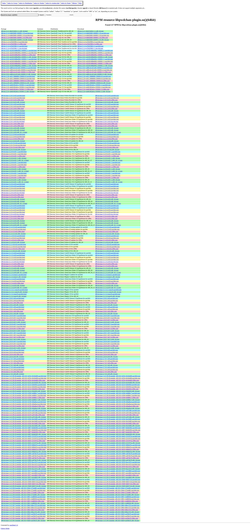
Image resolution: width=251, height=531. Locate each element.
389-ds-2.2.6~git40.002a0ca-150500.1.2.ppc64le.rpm (93, 87)
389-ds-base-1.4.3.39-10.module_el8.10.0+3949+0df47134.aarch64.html (23, 479)
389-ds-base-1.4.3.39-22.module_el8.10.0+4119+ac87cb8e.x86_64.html (23, 417)
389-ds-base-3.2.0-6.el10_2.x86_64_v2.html (15, 182)
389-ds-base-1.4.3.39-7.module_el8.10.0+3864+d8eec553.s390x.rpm (116, 510)
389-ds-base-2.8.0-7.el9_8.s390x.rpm (106, 337)
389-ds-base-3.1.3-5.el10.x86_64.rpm (106, 268)
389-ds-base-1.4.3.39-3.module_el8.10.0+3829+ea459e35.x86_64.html (23, 520)
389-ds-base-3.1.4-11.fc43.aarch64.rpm (107, 227)
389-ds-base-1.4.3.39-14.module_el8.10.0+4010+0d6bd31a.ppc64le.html (23, 447)
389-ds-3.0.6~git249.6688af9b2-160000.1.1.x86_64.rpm (95, 65)
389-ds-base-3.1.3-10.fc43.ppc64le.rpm (107, 246)
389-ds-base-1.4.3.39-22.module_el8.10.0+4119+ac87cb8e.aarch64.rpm (117, 410)
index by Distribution (25, 3)
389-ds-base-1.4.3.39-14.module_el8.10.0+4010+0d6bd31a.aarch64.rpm (117, 445)
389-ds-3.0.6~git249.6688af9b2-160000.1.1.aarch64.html (19, 59)
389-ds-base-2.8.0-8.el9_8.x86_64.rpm (107, 331)
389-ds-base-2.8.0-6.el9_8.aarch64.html (13, 341)
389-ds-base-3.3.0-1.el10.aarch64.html (13, 113)
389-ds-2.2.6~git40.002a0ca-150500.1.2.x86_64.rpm (93, 91)
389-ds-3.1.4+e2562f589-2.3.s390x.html (13, 44)
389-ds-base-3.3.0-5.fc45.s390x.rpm (106, 100)
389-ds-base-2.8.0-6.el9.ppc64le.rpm (106, 352)
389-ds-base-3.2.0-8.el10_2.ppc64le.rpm (107, 164)
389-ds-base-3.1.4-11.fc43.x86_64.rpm (107, 234)
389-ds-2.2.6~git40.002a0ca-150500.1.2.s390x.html (17, 89)
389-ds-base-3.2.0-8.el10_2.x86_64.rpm (107, 169)
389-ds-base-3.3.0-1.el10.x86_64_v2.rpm (108, 132)
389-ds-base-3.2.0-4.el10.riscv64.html (13, 214)
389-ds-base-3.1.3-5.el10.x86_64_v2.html (14, 272)
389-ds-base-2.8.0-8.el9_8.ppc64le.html (13, 326)
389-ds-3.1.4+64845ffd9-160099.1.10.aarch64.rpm (93, 33)
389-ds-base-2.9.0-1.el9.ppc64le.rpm (106, 309)
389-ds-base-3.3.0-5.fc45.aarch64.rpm (107, 95)
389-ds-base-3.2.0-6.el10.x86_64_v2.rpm (108, 203)
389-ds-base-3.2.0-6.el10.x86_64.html (13, 199)
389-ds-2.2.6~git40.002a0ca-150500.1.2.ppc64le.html (18, 87)
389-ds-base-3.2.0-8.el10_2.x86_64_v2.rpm (108, 171)
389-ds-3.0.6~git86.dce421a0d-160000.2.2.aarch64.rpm (94, 68)
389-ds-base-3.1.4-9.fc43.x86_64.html (13, 242)
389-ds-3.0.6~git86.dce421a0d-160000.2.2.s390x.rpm (94, 72)
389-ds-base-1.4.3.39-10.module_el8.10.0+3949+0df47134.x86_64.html (23, 486)
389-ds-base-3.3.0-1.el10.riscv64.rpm (106, 121)
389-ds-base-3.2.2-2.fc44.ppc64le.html (13, 136)
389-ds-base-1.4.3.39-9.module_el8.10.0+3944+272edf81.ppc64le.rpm (117, 490)
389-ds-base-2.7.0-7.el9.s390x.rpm (106, 363)
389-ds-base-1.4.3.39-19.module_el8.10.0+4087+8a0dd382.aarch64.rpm (117, 428)
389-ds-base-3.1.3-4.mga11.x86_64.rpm (107, 277)
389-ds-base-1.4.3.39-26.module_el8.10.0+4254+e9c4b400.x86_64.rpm (117, 382)
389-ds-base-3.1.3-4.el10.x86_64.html (13, 285)
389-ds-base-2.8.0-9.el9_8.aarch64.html (13, 315)
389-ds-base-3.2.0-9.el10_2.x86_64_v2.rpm (108, 160)
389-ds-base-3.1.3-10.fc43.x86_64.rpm (107, 251)
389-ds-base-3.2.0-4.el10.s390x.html (12, 216)
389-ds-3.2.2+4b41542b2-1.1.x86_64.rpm (90, 31)
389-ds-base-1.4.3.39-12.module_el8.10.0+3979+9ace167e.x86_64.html (23, 469)
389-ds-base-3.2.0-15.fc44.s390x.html (13, 147)
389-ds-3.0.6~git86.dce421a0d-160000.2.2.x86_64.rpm (94, 74)
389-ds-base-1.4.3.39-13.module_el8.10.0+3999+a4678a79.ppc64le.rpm (117, 456)
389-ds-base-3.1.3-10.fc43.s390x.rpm (106, 249)
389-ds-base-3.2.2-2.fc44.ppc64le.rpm (107, 136)
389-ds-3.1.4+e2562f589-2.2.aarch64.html (14, 46)
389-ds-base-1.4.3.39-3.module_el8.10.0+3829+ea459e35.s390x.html (22, 518)
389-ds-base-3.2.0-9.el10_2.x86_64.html (13, 158)
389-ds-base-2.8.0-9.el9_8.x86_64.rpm (107, 322)
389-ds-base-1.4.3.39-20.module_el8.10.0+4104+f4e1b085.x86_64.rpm (117, 425)
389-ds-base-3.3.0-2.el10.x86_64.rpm (106, 111)
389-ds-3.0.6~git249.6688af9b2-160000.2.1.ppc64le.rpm (95, 53)
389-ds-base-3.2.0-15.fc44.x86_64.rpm (107, 149)
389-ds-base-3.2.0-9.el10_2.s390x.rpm (107, 156)
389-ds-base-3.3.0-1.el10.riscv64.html (13, 121)
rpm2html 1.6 (14, 525)
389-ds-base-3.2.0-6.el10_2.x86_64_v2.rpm (108, 182)
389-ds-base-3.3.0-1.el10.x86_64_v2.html (14, 132)
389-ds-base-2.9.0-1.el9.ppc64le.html (12, 309)
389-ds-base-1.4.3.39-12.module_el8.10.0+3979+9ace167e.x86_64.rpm (117, 469)
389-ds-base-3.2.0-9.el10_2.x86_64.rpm (107, 158)
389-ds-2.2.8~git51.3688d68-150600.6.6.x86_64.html (18, 83)
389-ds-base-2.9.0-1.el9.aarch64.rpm (106, 307)
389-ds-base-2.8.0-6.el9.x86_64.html (12, 356)
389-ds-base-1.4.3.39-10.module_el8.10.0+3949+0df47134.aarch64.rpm (117, 479)
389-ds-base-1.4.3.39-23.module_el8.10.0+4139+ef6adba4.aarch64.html (23, 402)
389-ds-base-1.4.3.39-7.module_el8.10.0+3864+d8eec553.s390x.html (22, 510)
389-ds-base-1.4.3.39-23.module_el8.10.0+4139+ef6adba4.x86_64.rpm (117, 408)
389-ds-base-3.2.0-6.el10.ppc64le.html (13, 188)
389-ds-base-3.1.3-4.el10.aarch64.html (13, 279)
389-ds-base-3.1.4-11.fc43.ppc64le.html (13, 229)
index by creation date (52, 3)
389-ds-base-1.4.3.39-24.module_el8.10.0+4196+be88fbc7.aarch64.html (23, 393)
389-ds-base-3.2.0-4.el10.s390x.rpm (106, 216)
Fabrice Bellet (5, 528)
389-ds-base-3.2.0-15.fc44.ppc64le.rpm (107, 145)
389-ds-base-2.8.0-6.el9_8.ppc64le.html (13, 344)
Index (4, 3)
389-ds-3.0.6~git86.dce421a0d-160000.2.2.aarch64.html (18, 68)
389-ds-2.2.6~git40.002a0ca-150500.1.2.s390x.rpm (93, 89)
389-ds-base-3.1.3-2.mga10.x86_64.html (13, 296)
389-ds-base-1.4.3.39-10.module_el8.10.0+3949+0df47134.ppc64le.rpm (117, 482)
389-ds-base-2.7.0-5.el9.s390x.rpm (106, 372)
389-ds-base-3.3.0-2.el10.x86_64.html (13, 111)
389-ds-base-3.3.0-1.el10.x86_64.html (13, 128)
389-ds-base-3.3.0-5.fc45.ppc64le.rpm (107, 98)
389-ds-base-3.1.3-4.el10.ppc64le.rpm (107, 281)
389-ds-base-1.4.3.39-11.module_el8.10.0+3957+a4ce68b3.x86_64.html (23, 477)
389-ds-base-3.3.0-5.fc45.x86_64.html (13, 102)
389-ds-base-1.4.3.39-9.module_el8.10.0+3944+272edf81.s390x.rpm (116, 492)
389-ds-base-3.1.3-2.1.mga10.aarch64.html (14, 290)
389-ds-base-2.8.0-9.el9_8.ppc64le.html (13, 318)
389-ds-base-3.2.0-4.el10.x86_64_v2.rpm (108, 225)
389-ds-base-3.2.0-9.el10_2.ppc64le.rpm (107, 154)
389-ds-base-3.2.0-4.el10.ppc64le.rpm (107, 210)
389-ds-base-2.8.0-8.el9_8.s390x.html (13, 328)
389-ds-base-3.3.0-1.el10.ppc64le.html (13, 117)
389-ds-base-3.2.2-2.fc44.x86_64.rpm (107, 141)
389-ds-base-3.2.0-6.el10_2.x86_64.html (13, 180)
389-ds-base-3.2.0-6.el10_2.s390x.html (13, 177)
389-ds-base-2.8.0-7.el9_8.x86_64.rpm (107, 339)
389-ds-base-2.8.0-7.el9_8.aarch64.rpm (107, 333)
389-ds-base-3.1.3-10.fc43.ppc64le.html (13, 246)
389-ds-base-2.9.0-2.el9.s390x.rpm (106, 303)
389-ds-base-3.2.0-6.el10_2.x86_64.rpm (107, 180)
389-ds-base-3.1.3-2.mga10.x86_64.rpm (107, 296)
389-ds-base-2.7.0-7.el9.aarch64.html (12, 359)
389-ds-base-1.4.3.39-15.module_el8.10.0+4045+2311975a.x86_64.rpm (117, 443)
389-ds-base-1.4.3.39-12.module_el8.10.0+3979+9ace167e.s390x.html (23, 466)
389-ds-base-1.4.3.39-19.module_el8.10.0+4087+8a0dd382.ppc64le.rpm (117, 430)
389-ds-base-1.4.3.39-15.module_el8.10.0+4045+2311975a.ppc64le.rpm (117, 438)
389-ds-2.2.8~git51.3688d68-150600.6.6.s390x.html (17, 81)
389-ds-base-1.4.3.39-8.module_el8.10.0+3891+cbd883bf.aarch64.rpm (117, 497)
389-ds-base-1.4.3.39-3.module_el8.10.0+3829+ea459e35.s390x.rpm (116, 518)
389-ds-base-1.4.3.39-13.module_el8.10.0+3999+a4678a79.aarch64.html (23, 454)
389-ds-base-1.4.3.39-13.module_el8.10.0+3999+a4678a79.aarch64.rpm (117, 454)
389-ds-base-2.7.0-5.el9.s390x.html (12, 372)
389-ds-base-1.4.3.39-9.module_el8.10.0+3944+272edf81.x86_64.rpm (117, 495)
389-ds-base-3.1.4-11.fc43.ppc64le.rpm (107, 229)
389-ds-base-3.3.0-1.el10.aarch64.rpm (107, 113)
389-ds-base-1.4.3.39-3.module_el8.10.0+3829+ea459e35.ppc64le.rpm (117, 516)
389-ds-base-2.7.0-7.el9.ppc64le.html (12, 361)
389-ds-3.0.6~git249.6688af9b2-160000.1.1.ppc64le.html (19, 61)
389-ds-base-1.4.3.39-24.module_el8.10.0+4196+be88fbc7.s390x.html (23, 397)
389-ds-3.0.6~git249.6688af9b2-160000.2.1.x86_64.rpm (95, 57)
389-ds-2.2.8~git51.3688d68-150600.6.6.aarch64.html (18, 76)
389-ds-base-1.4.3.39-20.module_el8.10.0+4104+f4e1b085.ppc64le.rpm (117, 421)
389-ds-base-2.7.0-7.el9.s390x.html (12, 363)
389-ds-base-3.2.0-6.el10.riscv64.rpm (106, 193)
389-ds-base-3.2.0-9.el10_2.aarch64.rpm (107, 152)
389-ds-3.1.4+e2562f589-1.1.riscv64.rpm (90, 48)
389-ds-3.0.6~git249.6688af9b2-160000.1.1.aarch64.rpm (95, 59)
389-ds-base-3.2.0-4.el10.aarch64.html (13, 205)
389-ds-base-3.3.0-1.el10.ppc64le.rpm (107, 117)
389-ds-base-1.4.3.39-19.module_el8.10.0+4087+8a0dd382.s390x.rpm (117, 432)
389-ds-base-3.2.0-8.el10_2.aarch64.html (13, 162)
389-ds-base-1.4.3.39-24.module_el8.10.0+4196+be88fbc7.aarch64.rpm (117, 393)
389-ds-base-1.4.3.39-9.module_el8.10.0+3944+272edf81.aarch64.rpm (117, 488)
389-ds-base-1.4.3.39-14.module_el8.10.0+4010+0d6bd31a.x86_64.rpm (117, 451)
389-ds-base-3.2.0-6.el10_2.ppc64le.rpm (107, 175)
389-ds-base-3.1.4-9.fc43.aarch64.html (13, 236)
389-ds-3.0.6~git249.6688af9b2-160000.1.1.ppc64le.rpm (95, 61)
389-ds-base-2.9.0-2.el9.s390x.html (12, 303)
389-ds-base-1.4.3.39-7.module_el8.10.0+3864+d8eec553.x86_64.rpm (117, 512)
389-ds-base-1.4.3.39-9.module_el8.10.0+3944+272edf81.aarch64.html (23, 488)
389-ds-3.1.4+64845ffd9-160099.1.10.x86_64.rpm (93, 40)
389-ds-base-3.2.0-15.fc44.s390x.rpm (106, 147)
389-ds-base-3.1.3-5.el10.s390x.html (12, 264)
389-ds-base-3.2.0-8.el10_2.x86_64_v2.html (15, 171)
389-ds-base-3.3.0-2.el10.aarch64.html (13, 104)
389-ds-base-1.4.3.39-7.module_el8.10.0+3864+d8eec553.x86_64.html (23, 512)
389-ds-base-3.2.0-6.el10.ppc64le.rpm (107, 188)
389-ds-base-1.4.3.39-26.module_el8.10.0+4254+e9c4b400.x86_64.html (23, 382)
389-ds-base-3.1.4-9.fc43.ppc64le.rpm (107, 238)
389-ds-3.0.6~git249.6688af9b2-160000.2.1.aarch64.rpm (95, 50)
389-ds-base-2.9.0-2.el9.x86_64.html (12, 305)
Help (80, 3)
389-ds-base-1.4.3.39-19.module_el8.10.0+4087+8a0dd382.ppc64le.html (23, 430)
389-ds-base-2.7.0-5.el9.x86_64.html (12, 374)
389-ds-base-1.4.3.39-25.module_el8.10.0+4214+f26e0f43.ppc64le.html (23, 387)
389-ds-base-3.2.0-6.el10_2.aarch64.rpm (107, 173)
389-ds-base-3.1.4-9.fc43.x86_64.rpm (107, 242)
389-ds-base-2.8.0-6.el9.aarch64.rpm (106, 350)
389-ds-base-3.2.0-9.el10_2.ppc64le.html (13, 154)
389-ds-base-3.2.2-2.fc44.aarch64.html (13, 134)
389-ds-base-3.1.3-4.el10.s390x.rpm (106, 283)
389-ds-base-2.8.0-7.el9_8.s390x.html (13, 337)
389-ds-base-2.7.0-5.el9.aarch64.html (12, 367)
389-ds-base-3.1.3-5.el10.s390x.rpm (106, 264)
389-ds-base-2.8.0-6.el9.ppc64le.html (12, 352)
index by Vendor (39, 3)
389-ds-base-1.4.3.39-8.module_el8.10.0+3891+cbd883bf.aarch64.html (23, 497)
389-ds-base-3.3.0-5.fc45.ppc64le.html (13, 98)
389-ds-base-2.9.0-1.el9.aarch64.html (12, 307)
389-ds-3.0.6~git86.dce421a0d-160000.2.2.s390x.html (18, 72)
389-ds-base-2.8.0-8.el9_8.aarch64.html (13, 324)
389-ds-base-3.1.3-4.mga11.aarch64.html (13, 275)
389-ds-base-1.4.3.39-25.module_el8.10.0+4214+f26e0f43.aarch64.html (23, 385)
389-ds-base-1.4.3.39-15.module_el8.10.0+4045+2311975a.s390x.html (23, 441)
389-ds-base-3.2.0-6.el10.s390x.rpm (106, 195)
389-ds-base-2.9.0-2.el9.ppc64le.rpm (106, 300)
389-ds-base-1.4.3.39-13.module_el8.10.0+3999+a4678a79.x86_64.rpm (117, 460)
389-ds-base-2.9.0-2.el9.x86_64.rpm (106, 305)
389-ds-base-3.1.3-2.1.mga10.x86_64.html (14, 292)
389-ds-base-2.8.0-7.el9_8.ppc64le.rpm (107, 335)
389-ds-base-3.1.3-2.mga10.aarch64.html (13, 294)
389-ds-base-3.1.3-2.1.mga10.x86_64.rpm (108, 292)
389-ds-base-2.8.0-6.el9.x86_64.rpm (106, 356)
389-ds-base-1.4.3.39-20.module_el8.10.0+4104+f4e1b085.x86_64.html (23, 425)
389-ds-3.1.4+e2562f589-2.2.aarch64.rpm (90, 46)
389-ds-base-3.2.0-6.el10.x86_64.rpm (106, 199)
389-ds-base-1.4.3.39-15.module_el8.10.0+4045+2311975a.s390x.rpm (117, 441)
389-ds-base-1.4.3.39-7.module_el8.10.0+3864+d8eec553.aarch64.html (23, 505)
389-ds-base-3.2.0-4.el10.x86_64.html (13, 221)
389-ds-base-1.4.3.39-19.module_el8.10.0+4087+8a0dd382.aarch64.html (23, 428)
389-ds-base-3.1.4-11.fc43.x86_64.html (13, 234)
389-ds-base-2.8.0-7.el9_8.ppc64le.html (13, 335)
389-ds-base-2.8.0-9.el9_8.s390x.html (13, 320)
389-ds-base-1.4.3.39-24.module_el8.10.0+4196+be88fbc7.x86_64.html (23, 400)
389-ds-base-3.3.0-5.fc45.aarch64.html (13, 95)
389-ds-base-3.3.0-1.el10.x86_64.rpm (106, 128)
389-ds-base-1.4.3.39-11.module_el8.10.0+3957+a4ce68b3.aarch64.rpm (117, 471)
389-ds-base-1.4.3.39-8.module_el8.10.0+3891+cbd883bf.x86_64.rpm (117, 503)
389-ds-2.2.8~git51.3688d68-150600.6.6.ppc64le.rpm (94, 78)
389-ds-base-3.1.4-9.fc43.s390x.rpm (106, 240)
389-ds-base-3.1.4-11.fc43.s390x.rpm (106, 231)
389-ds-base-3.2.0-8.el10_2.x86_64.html (13, 169)
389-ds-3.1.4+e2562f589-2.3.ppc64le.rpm (90, 42)
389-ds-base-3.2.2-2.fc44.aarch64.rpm (107, 134)
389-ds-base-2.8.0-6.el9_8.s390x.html (13, 346)
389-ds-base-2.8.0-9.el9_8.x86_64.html (13, 322)
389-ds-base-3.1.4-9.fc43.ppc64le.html (13, 238)
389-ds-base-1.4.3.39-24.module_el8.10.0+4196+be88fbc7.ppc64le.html (23, 395)
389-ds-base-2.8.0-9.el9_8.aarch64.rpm (107, 315)
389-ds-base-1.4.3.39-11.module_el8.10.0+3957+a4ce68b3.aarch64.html (23, 471)
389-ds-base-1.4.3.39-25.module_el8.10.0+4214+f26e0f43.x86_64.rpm (117, 391)
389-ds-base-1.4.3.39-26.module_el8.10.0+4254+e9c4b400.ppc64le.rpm (117, 378)
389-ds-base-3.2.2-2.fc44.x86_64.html (13, 141)
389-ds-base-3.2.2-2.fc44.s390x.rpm (106, 139)
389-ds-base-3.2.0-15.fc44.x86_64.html (13, 149)
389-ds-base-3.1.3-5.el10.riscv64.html (13, 262)
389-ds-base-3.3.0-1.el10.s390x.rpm (106, 124)
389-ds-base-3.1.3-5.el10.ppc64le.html (13, 257)
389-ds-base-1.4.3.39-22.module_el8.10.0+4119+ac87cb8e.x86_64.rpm (117, 417)
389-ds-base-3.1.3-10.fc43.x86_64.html (13, 251)
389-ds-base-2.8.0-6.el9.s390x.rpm (106, 354)
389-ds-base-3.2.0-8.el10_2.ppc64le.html (13, 164)
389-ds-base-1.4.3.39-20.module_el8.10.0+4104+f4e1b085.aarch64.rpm (117, 419)
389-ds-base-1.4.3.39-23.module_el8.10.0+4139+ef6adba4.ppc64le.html (23, 404)
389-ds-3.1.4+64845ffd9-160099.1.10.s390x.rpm (92, 37)
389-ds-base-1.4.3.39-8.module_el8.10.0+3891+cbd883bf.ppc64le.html (23, 499)
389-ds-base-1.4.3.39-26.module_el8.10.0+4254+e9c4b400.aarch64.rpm (117, 376)
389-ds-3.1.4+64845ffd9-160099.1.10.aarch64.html (17, 33)
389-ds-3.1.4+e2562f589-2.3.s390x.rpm (89, 44)
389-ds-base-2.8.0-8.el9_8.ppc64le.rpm (107, 326)
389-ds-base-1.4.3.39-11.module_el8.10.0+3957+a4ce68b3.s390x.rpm (117, 475)
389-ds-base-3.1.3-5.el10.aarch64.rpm (107, 253)
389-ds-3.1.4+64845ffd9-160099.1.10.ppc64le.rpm (93, 35)
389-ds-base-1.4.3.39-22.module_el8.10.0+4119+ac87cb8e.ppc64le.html (23, 413)
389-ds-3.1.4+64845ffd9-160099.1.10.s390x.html (16, 37)
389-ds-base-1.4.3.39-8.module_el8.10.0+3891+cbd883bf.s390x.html (22, 501)
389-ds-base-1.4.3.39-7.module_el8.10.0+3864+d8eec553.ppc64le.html (23, 507)
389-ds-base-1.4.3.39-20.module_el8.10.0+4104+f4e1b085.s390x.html (23, 423)
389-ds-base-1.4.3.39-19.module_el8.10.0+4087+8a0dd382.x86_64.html (23, 434)
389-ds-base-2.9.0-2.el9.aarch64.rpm (106, 298)
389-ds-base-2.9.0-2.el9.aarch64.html (12, 298)
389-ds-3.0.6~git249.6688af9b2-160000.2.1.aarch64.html (19, 50)
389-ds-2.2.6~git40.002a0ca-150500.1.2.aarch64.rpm (93, 85)
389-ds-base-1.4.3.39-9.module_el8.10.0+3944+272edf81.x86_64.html (23, 495)
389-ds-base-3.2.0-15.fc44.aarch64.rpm (107, 143)
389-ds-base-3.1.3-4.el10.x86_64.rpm (106, 285)
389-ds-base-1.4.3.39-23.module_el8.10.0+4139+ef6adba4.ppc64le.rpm (117, 404)
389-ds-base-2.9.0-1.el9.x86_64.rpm (106, 313)
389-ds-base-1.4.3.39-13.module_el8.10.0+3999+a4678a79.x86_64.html (23, 460)
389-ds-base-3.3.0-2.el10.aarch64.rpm (107, 104)
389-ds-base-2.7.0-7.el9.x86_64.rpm (106, 365)
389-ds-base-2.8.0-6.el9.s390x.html (12, 354)
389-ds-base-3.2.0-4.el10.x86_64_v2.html (14, 225)
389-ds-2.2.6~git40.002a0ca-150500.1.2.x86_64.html (17, 91)
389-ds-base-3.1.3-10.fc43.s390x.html (13, 249)
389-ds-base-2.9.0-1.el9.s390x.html (12, 311)
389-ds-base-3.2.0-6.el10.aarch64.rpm (107, 184)
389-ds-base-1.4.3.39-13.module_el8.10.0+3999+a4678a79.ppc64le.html (23, 456)
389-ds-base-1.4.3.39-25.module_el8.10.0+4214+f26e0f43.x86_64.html (23, 391)
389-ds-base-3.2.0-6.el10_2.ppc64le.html (13, 175)
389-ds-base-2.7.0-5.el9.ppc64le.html (12, 369)
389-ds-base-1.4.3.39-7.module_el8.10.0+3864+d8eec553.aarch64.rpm (117, 505)
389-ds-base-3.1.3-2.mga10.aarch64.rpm (107, 294)
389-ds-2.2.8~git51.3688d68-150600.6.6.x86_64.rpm (94, 83)
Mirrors (74, 3)
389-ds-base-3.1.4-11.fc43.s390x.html (13, 231)
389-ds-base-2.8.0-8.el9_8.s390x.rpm (106, 328)
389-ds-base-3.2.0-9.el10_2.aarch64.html (13, 152)
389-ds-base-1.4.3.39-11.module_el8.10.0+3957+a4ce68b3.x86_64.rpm (117, 477)
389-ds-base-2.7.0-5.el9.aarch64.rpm (106, 367)
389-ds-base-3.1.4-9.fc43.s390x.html (12, 240)
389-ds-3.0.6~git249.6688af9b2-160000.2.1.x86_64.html (19, 57)
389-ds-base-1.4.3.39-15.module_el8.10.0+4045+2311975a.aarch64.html (23, 436)
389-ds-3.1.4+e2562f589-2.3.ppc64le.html (14, 42)
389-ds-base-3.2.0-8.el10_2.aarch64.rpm (107, 162)
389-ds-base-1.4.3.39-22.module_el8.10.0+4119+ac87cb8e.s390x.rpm (117, 415)
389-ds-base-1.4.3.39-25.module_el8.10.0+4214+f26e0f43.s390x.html (23, 389)
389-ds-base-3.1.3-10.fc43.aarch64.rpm (107, 244)
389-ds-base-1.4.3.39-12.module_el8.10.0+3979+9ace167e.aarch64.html (23, 462)
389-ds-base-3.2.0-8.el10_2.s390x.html (13, 167)
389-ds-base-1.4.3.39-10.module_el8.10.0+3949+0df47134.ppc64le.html (23, 482)
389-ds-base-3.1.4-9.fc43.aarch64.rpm (107, 236)
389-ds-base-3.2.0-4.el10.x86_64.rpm (106, 221)
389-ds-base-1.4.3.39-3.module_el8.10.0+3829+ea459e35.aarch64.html (23, 514)
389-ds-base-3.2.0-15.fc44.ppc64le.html (13, 145)
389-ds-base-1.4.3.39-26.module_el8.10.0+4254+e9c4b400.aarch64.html (23, 376)
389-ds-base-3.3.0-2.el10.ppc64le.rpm (107, 106)
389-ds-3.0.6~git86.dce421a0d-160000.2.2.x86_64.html (18, 74)
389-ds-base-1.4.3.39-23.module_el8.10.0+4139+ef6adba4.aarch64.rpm (117, 402)
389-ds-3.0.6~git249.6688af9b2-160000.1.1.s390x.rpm (94, 63)
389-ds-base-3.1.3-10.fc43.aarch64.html (13, 244)
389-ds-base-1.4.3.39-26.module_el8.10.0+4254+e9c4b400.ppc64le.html (23, 378)
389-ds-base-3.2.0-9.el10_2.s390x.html (13, 156)
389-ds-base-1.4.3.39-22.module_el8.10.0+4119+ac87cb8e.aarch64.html (23, 410)
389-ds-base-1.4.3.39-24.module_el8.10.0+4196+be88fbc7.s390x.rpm (117, 397)
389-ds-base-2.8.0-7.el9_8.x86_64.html (13, 339)
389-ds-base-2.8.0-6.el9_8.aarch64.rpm (107, 341)
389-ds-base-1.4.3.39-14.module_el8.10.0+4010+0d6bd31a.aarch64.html (23, 445)
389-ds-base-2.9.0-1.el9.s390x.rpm (106, 311)
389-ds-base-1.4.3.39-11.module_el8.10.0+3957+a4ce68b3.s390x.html (23, 475)
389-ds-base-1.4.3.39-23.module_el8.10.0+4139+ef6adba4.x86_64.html (23, 408)
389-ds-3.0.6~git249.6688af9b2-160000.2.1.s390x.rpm (94, 55)
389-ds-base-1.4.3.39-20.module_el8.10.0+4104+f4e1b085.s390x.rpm (117, 423)
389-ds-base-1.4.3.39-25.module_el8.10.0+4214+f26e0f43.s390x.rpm (116, 389)
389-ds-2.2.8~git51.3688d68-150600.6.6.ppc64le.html (18, 78)
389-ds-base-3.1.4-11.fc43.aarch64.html (13, 227)
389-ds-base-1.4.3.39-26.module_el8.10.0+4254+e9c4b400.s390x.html (23, 380)
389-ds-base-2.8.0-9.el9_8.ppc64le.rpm (107, 318)
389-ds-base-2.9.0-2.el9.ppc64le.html (12, 300)
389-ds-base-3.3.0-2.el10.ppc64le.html (13, 106)
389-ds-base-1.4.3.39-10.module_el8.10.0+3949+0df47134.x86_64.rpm (117, 486)
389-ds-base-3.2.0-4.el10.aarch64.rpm (107, 205)
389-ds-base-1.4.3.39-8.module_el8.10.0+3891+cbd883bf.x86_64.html (23, 503)
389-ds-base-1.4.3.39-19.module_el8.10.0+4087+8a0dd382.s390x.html (23, 432)
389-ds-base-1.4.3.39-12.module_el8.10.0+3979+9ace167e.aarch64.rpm (117, 462)
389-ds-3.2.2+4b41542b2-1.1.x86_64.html (14, 31)
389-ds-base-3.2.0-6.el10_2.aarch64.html (13, 173)
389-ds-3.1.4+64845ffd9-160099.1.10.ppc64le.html (17, 35)
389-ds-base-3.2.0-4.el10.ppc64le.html (13, 210)
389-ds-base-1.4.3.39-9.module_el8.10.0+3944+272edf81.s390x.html (22, 492)
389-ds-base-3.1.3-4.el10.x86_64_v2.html (14, 287)
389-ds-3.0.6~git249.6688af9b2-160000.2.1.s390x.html (18, 55)
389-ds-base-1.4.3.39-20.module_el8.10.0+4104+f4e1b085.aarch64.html (23, 419)
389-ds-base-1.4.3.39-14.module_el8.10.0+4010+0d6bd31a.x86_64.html (23, 451)
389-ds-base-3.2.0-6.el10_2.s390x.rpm (107, 177)
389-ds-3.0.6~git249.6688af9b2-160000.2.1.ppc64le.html (19, 53)
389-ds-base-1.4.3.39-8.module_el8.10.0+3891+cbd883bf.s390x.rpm (116, 501)
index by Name (66, 3)
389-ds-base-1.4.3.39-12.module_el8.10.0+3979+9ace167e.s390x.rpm (117, 466)
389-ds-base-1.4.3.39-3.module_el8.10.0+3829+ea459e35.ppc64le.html (23, 516)
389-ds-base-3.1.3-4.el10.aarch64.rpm (107, 279)
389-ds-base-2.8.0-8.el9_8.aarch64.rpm (107, 324)
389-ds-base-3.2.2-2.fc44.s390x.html (12, 139)
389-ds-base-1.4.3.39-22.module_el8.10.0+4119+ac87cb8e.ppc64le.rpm (117, 413)
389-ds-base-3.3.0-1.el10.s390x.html (12, 124)
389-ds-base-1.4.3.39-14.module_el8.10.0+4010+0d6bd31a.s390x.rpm (117, 449)
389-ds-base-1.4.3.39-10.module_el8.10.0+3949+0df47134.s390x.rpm (117, 484)
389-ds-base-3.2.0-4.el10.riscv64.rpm (106, 214)
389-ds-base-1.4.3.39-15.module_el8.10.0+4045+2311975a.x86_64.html (23, 443)
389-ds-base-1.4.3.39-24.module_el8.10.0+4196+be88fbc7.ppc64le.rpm (117, 395)
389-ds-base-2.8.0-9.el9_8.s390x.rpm (106, 320)
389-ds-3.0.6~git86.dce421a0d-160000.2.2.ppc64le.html (18, 70)
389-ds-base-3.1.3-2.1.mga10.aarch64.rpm (108, 290)
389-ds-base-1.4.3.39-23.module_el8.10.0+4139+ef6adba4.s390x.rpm (117, 406)
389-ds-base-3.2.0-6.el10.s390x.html (12, 195)
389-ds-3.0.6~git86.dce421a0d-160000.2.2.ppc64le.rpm (94, 70)
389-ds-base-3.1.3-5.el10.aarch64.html (13, 253)
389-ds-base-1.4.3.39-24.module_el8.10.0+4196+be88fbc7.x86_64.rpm (117, 400)
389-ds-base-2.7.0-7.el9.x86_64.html (12, 365)
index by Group (12, 3)
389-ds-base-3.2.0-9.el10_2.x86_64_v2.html (15, 160)
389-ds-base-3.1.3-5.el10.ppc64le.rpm (107, 257)
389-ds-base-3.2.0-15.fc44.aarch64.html (13, 143)
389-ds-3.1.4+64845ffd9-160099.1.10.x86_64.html (17, 40)
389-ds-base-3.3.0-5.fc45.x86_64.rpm (107, 102)
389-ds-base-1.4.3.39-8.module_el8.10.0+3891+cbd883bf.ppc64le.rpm (117, 499)
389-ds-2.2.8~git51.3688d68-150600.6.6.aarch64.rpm (94, 76)
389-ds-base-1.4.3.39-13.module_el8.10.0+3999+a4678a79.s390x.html (23, 458)
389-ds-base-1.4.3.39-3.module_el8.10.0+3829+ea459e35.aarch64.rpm (117, 514)
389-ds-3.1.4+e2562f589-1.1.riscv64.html (14, 48)
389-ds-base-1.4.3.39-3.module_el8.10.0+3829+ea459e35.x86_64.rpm (117, 520)
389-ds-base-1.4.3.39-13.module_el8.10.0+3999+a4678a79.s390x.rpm (117, 458)
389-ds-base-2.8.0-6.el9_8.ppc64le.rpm (107, 344)
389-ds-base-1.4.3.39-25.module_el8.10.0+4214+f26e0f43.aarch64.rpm (117, 385)
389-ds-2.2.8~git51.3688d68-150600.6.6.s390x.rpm (93, 81)
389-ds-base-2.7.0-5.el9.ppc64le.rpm (106, 369)
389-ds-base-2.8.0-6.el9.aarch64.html (12, 350)
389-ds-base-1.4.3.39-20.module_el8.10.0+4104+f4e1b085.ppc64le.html (23, 421)
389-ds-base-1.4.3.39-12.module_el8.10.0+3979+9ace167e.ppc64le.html (23, 464)
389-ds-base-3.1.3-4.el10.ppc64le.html (13, 281)
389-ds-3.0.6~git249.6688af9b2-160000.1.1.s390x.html (18, 63)
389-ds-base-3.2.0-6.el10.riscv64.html (13, 193)
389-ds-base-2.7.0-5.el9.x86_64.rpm (106, 374)
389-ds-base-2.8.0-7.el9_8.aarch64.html (13, 333)
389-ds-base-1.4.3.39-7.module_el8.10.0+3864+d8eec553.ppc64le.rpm (117, 507)
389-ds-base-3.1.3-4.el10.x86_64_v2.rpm (108, 287)
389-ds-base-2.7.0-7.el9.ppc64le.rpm (106, 361)
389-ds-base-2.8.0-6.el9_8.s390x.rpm (106, 346)
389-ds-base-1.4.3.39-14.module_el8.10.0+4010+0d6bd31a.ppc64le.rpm (117, 447)
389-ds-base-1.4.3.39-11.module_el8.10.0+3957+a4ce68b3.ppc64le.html (23, 473)
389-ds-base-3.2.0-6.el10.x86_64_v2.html (14, 203)
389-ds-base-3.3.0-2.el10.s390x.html (12, 108)
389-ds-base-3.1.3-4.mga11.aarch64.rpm (107, 275)
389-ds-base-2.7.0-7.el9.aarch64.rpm (106, 359)
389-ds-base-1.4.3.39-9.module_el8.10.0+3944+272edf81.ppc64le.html (23, 490)
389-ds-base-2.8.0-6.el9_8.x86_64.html (13, 348)
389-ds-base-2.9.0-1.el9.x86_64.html (12, 313)
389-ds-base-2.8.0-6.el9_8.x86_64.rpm (107, 348)
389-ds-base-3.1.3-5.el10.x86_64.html (13, 268)
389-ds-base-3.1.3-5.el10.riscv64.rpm (106, 262)
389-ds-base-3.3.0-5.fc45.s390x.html (12, 100)
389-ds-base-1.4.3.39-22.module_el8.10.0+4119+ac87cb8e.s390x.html (23, 415)
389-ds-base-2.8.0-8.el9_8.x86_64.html (13, 331)
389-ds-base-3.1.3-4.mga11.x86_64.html (13, 277)
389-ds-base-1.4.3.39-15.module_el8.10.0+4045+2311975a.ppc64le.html (23, 438)
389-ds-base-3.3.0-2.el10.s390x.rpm (106, 108)
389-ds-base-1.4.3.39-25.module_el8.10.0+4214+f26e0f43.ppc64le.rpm (117, 387)
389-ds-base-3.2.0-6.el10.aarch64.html (13, 184)
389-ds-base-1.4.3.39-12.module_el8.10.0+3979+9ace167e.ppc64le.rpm (117, 464)
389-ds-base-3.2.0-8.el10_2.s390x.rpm (107, 167)
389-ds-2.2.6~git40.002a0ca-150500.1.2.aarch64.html (18, 85)
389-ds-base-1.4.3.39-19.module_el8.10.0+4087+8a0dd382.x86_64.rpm (117, 434)
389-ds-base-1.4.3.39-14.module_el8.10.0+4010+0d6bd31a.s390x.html (23, 449)
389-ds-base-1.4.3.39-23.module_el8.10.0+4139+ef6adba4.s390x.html (23, 406)
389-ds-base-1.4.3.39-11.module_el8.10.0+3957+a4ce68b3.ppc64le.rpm (117, 473)
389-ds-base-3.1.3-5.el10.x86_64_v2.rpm (108, 272)
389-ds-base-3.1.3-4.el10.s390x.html (12, 283)
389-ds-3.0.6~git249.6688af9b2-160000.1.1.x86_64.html (19, 65)
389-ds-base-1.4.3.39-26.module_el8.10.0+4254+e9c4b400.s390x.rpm (117, 380)
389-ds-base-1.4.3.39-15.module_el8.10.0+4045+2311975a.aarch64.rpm (117, 436)
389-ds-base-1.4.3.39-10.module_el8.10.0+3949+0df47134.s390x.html (23, 484)
